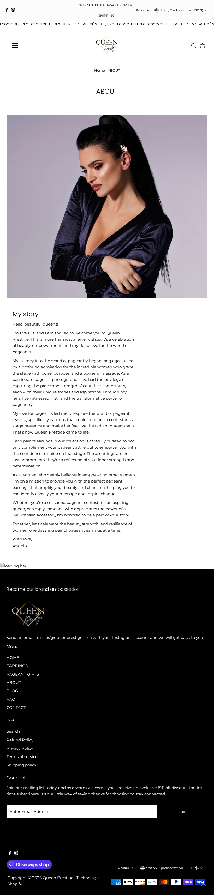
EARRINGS (17, 665)
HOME (13, 657)
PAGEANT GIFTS (23, 674)
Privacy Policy (20, 748)
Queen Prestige (58, 877)
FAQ (11, 699)
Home (99, 70)
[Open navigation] (32, 45)
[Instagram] (13, 10)
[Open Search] (193, 45)
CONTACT (16, 707)
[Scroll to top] (203, 884)
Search (13, 731)
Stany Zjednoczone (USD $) (181, 10)
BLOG (12, 690)
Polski (140, 10)
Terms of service (22, 756)
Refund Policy (20, 739)
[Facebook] (6, 10)
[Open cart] (202, 45)
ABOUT (14, 682)
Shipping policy (21, 764)
